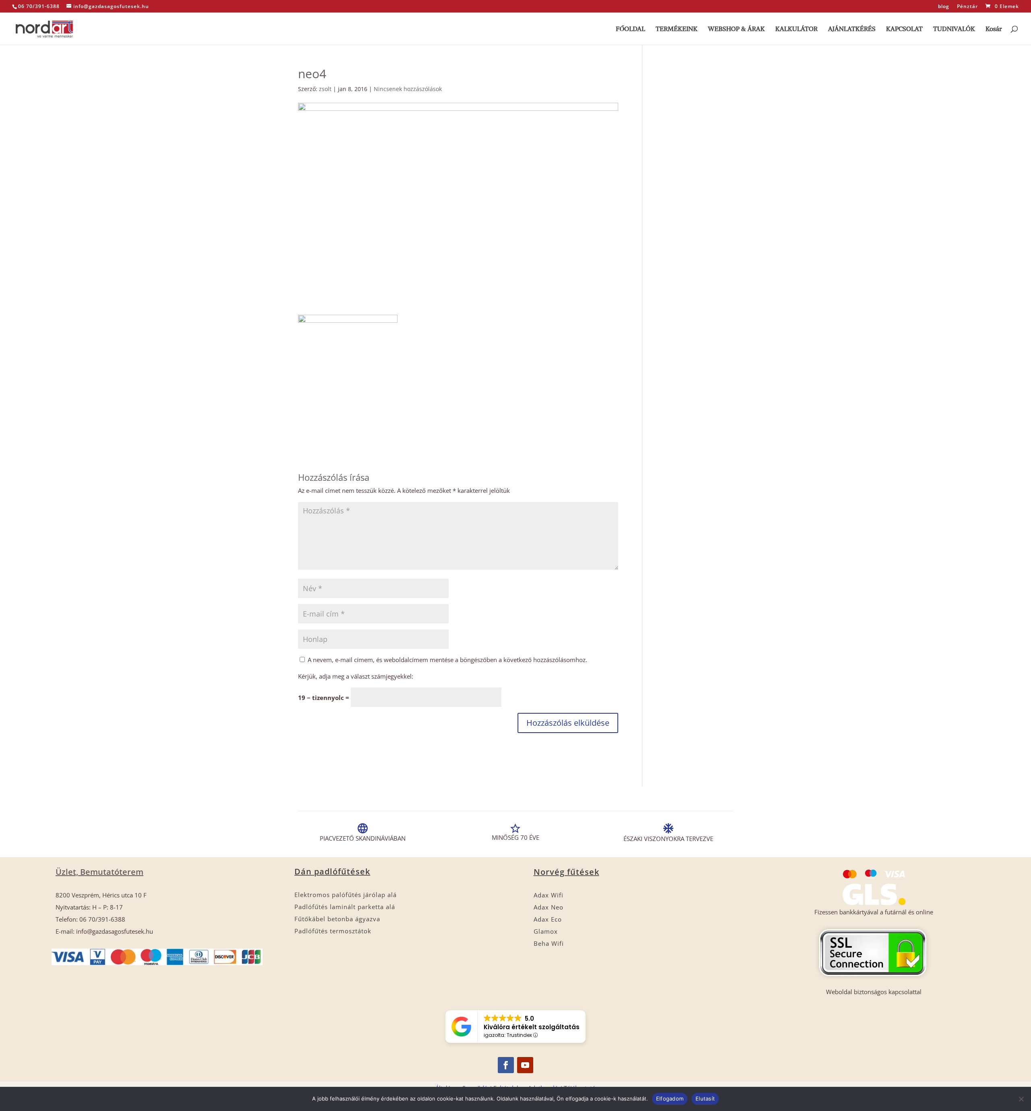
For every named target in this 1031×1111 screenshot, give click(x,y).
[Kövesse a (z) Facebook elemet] (506, 1065)
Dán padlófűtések (332, 871)
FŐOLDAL (630, 29)
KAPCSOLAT (904, 29)
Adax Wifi (548, 895)
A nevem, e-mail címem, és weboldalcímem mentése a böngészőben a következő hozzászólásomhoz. (447, 660)
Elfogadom (669, 1098)
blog (943, 7)
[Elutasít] (1021, 1099)
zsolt (325, 89)
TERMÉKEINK (677, 29)
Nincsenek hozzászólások (408, 89)
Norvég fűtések (566, 871)
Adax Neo (548, 907)
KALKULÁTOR (796, 29)
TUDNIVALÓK (954, 29)
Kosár (993, 29)
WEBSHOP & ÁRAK (736, 29)
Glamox (546, 931)
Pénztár (967, 7)
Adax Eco (548, 919)
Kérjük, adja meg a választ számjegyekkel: (355, 676)
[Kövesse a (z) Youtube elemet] (525, 1065)
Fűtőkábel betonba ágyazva (337, 919)
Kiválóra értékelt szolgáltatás (532, 1027)
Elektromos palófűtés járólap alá (345, 895)
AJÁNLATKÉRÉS (852, 29)
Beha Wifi (549, 943)
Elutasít (705, 1098)
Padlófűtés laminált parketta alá (344, 907)
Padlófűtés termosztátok (332, 931)
